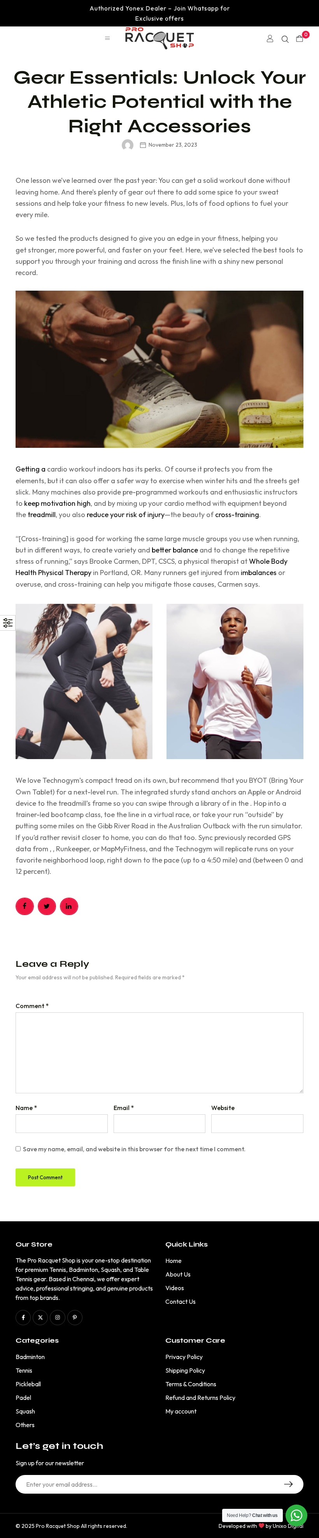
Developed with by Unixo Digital (261, 1525)
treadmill (42, 514)
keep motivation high (57, 503)
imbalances (259, 572)
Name (26, 1108)
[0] (299, 38)
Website (223, 1108)
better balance (175, 549)
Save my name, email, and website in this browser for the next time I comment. (134, 1148)
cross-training (237, 514)
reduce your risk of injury (126, 514)
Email (124, 1108)
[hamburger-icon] (107, 38)
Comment (32, 1006)
